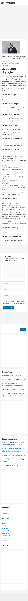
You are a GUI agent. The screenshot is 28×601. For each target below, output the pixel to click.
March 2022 (5, 528)
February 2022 (5, 530)
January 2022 (5, 533)
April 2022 (4, 525)
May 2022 (4, 523)
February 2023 (5, 518)
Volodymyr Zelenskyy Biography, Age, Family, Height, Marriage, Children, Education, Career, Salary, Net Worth (14, 395)
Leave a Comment (6, 63)
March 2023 (5, 516)
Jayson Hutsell (5, 442)
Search (3, 327)
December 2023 (6, 513)
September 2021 (6, 543)
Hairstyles (4, 454)
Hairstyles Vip (5, 458)
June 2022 (4, 521)
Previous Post (14, 247)
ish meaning (5, 463)
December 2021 (6, 535)
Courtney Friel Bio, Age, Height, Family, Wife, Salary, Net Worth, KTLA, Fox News (14, 459)
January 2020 (5, 545)
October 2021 (5, 540)
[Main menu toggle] (25, 2)
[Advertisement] (14, 20)
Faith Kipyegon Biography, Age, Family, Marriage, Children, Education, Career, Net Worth (13, 385)
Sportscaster (15, 63)
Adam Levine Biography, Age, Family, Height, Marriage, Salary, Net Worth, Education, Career (14, 450)
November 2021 (6, 538)
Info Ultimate (8, 2)
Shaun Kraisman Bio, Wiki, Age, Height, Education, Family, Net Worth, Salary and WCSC (13, 444)
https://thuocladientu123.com (9, 448)
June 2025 (4, 511)
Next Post (14, 250)
